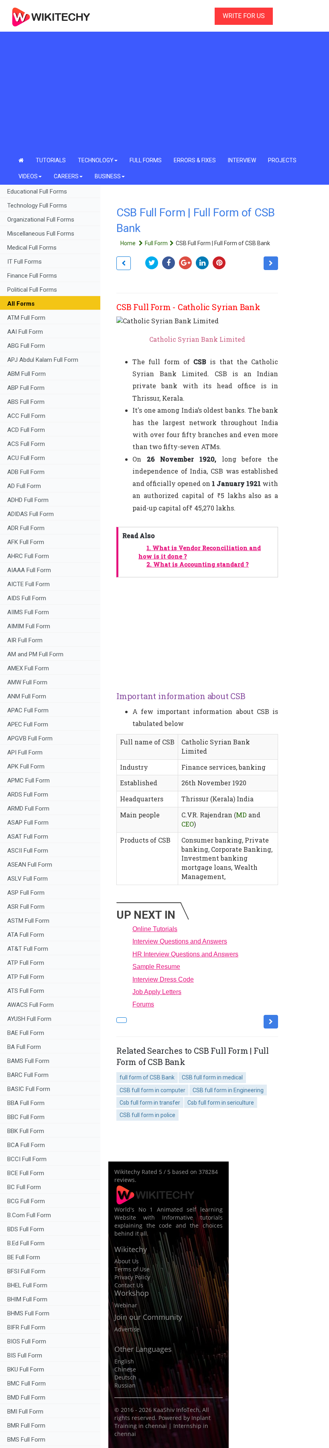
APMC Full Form (28, 780)
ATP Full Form (25, 962)
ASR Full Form (26, 906)
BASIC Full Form (28, 1089)
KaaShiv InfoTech (176, 1410)
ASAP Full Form (28, 822)
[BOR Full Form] (123, 263)
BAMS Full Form (28, 1061)
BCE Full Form (25, 1173)
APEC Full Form (27, 724)
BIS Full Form (24, 1355)
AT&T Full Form (27, 948)
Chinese (125, 1369)
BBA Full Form (26, 1103)
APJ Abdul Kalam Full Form (42, 359)
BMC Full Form (26, 1383)
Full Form (156, 243)
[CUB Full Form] (271, 263)
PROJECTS (282, 160)
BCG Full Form (26, 1201)
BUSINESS (108, 176)
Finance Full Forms (32, 275)
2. (197, 564)
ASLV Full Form (27, 878)
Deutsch (125, 1377)
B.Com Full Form (29, 1215)
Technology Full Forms (37, 205)
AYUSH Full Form (29, 1018)
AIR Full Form (25, 640)
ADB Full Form (26, 472)
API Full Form (25, 752)
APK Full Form (26, 766)
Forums (143, 1004)
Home (128, 243)
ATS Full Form (25, 990)
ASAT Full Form (27, 836)
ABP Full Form (26, 387)
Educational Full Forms (37, 191)
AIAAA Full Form (29, 570)
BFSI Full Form (27, 1271)
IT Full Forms (24, 261)
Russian (125, 1385)
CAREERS (66, 176)
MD (241, 815)
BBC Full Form (26, 1117)
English (124, 1361)
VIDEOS (28, 176)
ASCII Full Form (27, 850)
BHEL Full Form (28, 1285)
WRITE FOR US (244, 16)
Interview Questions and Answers (179, 941)
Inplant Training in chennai (162, 1422)
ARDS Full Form (27, 794)
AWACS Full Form (30, 1004)
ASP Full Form (26, 892)
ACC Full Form (26, 415)
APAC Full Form (28, 710)
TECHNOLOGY (96, 160)
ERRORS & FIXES (195, 160)
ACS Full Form (26, 444)
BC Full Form (24, 1187)
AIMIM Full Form (28, 626)
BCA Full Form (26, 1145)
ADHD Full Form (28, 500)
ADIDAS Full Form (30, 514)
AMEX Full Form (28, 668)
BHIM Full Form (27, 1299)
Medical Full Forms (32, 247)
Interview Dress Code (163, 979)
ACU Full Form (26, 458)
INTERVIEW (242, 160)
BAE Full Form (25, 1033)
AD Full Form (24, 486)
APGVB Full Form (30, 738)
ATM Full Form (26, 317)
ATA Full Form (25, 934)
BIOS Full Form (26, 1341)
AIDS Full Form (26, 598)
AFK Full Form (25, 542)
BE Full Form (23, 1257)
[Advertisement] (164, 92)
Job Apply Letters (156, 991)
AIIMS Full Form (28, 612)
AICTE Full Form (28, 584)
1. (199, 552)
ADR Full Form (26, 528)
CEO (187, 824)
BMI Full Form (25, 1411)
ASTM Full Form (28, 920)
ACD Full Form (26, 430)
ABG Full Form (26, 345)
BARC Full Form (28, 1075)
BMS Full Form (26, 1439)
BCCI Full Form (27, 1159)
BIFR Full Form (26, 1327)
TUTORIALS (51, 160)
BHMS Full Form (28, 1313)
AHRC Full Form (28, 556)
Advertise (127, 1329)
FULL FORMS (146, 160)
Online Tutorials (154, 929)
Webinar (125, 1305)
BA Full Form (25, 1047)
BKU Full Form (25, 1369)
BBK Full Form (25, 1131)
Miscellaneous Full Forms (40, 233)
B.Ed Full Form (26, 1243)
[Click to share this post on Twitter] (153, 262)
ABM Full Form (26, 373)
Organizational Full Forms (40, 219)
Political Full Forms (32, 289)
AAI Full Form (25, 331)
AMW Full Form (27, 682)
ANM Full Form (26, 696)
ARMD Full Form (29, 808)
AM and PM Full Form (35, 654)
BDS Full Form (25, 1229)
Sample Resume (156, 966)
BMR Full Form (27, 1425)
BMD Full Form (26, 1397)
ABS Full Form (26, 401)
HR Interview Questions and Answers (185, 954)
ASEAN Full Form (29, 864)
